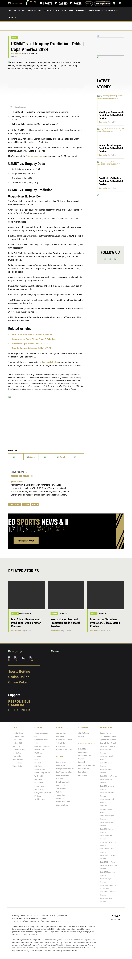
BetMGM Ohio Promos (108, 862)
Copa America (14, 504)
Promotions (94, 10)
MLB (24, 10)
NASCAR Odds (18, 759)
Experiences (81, 10)
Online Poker (18, 682)
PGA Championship (63, 782)
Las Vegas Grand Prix (64, 772)
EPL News (38, 779)
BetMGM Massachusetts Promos (106, 809)
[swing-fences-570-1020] (110, 217)
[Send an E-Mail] (46, 457)
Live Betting (17, 753)
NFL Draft (59, 779)
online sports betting (49, 362)
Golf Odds (16, 746)
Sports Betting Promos (108, 736)
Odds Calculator (51, 10)
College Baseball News (42, 793)
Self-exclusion (83, 769)
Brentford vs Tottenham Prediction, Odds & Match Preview (111, 181)
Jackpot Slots (61, 733)
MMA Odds (17, 756)
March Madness (62, 805)
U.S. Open (59, 792)
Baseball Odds (18, 733)
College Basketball (63, 775)
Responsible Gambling (19, 703)
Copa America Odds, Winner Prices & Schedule (34, 339)
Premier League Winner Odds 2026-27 (30, 343)
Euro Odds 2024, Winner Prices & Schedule (32, 334)
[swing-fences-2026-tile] (110, 44)
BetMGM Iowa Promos (108, 776)
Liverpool (63, 613)
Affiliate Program (84, 733)
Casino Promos (105, 733)
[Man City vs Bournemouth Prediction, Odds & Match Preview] (26, 595)
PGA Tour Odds (40, 769)
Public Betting (34, 10)
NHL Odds (38, 766)
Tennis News (39, 789)
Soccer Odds (17, 763)
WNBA (70, 10)
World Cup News (40, 799)
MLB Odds (38, 753)
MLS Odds (38, 756)
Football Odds (18, 743)
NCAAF (17, 10)
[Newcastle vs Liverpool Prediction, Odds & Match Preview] (66, 595)
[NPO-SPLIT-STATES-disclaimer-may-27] (46, 417)
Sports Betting (19, 671)
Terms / (116, 916)
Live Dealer (60, 736)
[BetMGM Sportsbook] (17, 3)
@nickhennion (17, 482)
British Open (60, 765)
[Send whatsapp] (61, 457)
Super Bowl (60, 785)
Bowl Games (61, 762)
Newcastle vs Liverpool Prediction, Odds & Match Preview (111, 148)
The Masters (61, 789)
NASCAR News (39, 783)
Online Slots (60, 746)
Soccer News (39, 786)
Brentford (102, 613)
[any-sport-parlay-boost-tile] (110, 64)
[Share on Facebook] (31, 457)
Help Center (19, 710)
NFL (10, 10)
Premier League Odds (42, 773)
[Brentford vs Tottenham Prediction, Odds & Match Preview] (105, 595)
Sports (35, 504)
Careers (81, 736)
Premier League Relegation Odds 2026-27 (31, 348)
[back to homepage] (32, 3)
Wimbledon (60, 795)
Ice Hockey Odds (19, 750)
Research (81, 762)
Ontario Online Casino (64, 750)
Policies (115, 919)
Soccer (15, 37)
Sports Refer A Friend (108, 740)
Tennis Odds (17, 766)
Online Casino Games (64, 740)
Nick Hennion (16, 54)
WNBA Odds (38, 776)
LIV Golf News (39, 750)
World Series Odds (63, 802)
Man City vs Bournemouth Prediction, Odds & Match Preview (111, 115)
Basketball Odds (18, 736)
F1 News (37, 796)
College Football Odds (42, 746)
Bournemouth (25, 613)
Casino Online (18, 677)
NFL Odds (38, 763)
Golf (64, 10)
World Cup (60, 799)
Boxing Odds (17, 740)
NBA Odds (38, 759)
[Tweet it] (16, 457)
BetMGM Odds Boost (108, 746)
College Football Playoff (65, 769)
